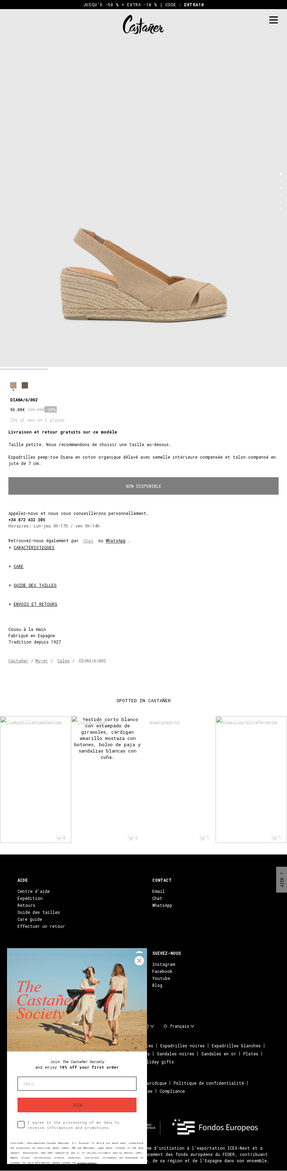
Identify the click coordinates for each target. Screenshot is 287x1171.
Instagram (163, 964)
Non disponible (143, 486)
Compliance (172, 1091)
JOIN (77, 1105)
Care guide (30, 919)
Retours (26, 905)
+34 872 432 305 (26, 519)
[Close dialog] (139, 961)
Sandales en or (218, 1053)
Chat (88, 541)
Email (158, 891)
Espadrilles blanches (236, 1045)
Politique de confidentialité (209, 1083)
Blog (157, 985)
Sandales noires (175, 1053)
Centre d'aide (34, 891)
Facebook (162, 971)
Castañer (18, 660)
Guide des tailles (39, 912)
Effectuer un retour (41, 926)
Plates (250, 1053)
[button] (281, 174)
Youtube (161, 978)
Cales (63, 660)
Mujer (41, 660)
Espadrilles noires (182, 1045)
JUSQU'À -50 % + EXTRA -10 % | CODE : (143, 4)
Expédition (30, 898)
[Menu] (273, 20)
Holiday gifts (157, 1061)
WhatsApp (116, 540)
